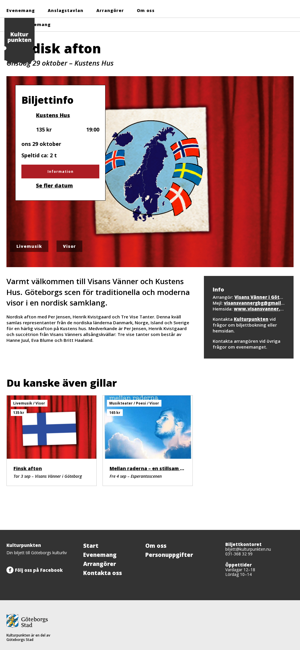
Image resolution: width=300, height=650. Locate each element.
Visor (69, 246)
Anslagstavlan (65, 10)
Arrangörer (110, 10)
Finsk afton (27, 468)
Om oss (146, 10)
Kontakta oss (102, 573)
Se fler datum (54, 185)
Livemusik (29, 246)
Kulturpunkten (251, 319)
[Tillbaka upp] (287, 529)
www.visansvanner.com (262, 309)
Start (90, 546)
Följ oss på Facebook (39, 570)
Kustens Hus (53, 115)
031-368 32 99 (239, 554)
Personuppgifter (169, 555)
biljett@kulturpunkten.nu (248, 549)
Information (60, 171)
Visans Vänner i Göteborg (263, 297)
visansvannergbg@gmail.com (258, 303)
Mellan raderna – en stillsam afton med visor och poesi (177, 468)
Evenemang (20, 10)
